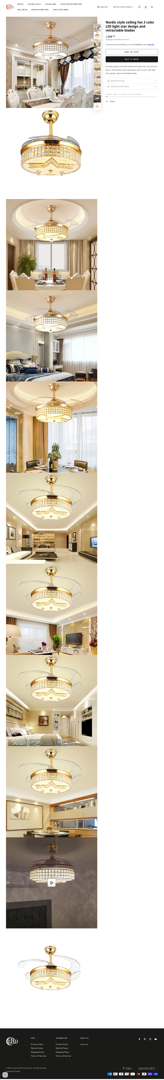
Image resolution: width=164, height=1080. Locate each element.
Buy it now (132, 59)
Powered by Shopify (13, 1071)
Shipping (109, 39)
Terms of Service (38, 1056)
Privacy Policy (37, 1044)
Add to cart (131, 52)
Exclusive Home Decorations (22, 1068)
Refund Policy (37, 1048)
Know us (84, 1044)
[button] (139, 7)
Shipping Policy (37, 1052)
